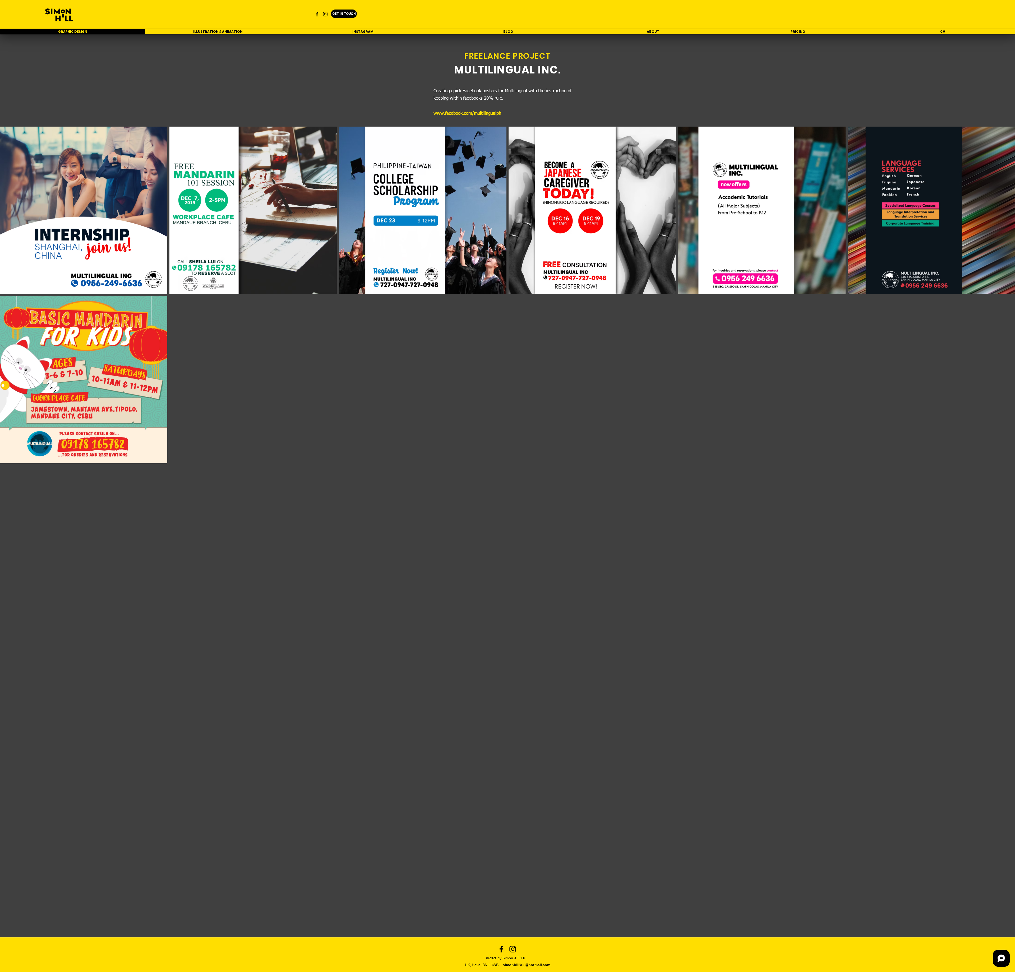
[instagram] (325, 14)
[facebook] (317, 14)
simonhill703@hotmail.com (526, 965)
